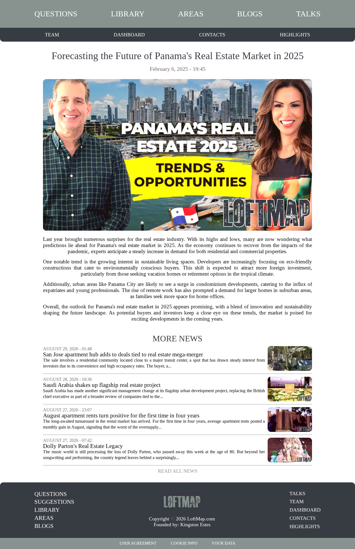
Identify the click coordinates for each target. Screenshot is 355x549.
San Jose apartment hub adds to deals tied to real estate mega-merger (123, 354)
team (52, 34)
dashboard (129, 34)
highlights (295, 34)
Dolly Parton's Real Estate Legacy (83, 446)
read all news (177, 471)
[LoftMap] (181, 501)
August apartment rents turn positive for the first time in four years (121, 416)
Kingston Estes (195, 524)
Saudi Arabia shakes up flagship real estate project (102, 385)
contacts (212, 34)
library (127, 13)
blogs (250, 13)
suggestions (54, 501)
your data (223, 543)
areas (191, 13)
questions (55, 13)
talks (308, 13)
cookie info (184, 543)
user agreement (138, 543)
